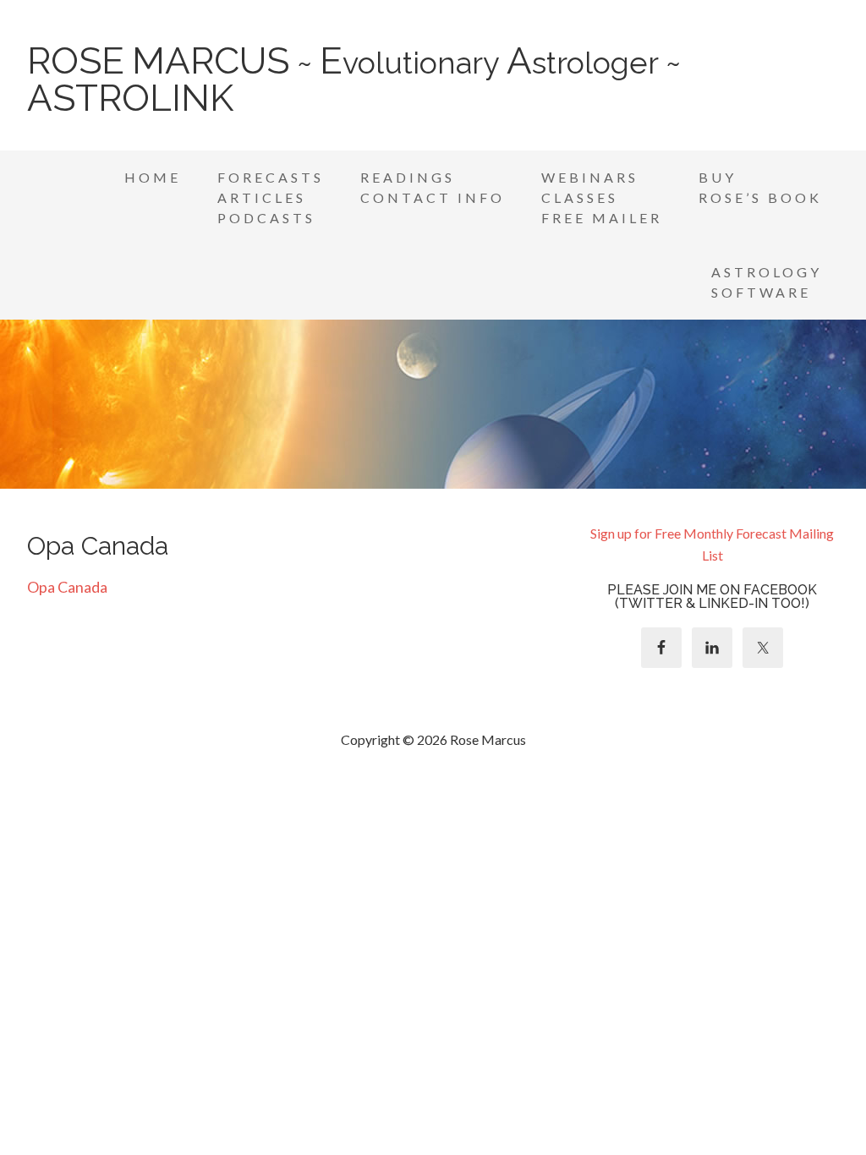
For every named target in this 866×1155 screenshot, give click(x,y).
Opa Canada (67, 587)
